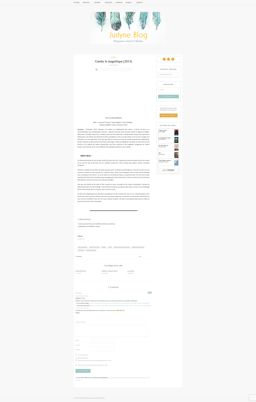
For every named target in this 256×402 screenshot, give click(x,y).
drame (104, 247)
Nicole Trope (163, 139)
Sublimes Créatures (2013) (109, 271)
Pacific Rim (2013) (81, 271)
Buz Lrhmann (82, 247)
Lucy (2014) (131, 271)
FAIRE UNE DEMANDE (169, 115)
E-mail (78, 345)
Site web (78, 350)
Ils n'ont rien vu (163, 145)
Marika (79, 293)
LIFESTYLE (86, 2)
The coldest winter (165, 160)
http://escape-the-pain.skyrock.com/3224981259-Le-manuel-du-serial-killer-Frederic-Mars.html (119, 303)
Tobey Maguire (91, 250)
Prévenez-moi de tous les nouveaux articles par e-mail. (93, 365)
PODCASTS (108, 2)
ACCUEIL (77, 2)
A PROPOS (119, 2)
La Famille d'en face (164, 138)
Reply (149, 292)
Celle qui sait (163, 130)
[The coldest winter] (176, 165)
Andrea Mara (163, 146)
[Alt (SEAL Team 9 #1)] (176, 157)
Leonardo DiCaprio (138, 247)
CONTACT (139, 2)
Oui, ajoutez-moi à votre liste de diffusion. (82, 356)
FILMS (113, 57)
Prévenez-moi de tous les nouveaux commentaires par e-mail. (95, 360)
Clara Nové (162, 154)
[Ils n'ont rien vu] (176, 150)
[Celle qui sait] (176, 135)
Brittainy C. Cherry (164, 161)
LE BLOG (128, 2)
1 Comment (79, 256)
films (110, 247)
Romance (81, 250)
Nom (77, 340)
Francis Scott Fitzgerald (122, 247)
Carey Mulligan (94, 247)
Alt (160, 153)
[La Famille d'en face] (176, 142)
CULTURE (97, 2)
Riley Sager (162, 131)
